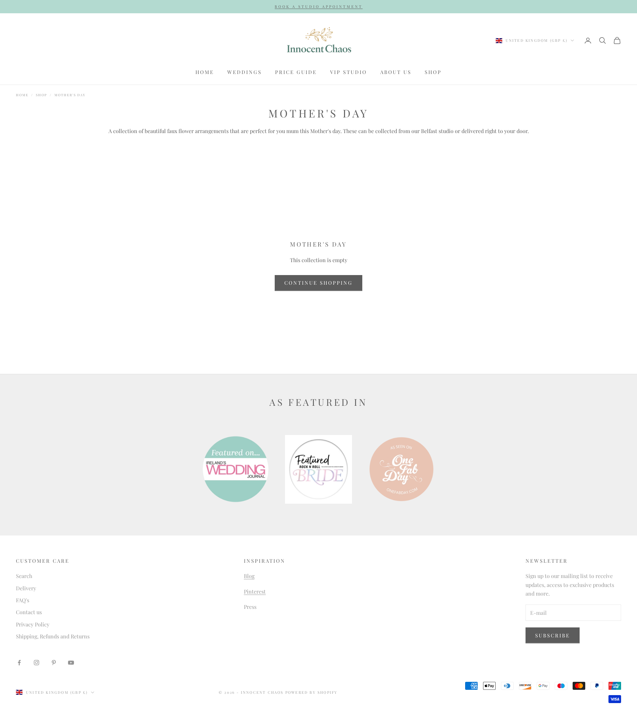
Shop (433, 72)
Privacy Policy (32, 624)
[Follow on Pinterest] (53, 662)
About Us (395, 72)
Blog (249, 575)
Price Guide (296, 72)
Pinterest (255, 591)
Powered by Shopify (311, 692)
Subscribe (552, 635)
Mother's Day (70, 95)
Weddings (244, 72)
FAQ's (22, 600)
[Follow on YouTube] (71, 662)
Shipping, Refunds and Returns (53, 636)
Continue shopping (318, 282)
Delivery (26, 588)
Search (24, 575)
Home (204, 72)
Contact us (29, 612)
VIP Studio (348, 72)
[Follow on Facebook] (19, 662)
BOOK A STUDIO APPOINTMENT (319, 6)
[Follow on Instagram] (36, 662)
